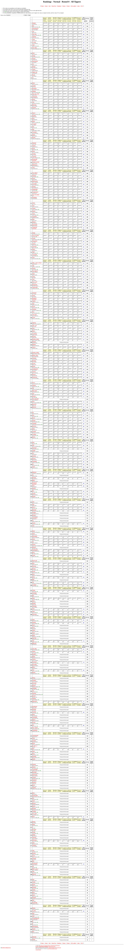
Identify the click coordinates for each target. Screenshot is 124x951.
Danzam (34, 764)
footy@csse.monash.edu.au (52, 948)
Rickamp (34, 477)
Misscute (34, 874)
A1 (33, 77)
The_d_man (34, 281)
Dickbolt (34, 897)
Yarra (33, 279)
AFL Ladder (73, 6)
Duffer (33, 134)
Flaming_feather (35, 352)
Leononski (34, 216)
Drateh (33, 939)
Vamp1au (34, 837)
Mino (33, 219)
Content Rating (38, 949)
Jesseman (34, 887)
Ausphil (34, 85)
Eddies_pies (34, 72)
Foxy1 (33, 382)
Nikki (33, 251)
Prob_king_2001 (35, 93)
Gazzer (33, 522)
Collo (33, 44)
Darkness (34, 175)
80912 (33, 667)
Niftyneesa (34, 840)
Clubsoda (34, 358)
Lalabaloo (34, 423)
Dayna (33, 306)
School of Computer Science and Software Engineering (50, 945)
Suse (33, 669)
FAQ (82, 6)
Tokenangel (34, 96)
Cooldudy (34, 584)
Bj (32, 921)
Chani (33, 213)
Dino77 (33, 719)
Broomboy (34, 88)
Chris (33, 608)
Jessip (33, 533)
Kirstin (33, 366)
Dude (33, 619)
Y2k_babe (34, 648)
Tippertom (34, 447)
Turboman (34, 606)
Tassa (33, 257)
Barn (33, 748)
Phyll (33, 118)
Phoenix (34, 685)
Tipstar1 (34, 145)
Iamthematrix (35, 189)
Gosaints (34, 431)
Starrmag (34, 693)
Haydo (33, 571)
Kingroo (34, 515)
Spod (33, 53)
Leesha (33, 882)
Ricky (33, 816)
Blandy (33, 908)
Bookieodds (34, 159)
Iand (33, 900)
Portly (33, 83)
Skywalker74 (35, 271)
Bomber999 (34, 902)
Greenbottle (34, 717)
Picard (33, 74)
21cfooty (34, 740)
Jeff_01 (33, 507)
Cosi (33, 501)
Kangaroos (34, 661)
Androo (33, 300)
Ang (33, 640)
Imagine (34, 186)
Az (33, 520)
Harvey (33, 113)
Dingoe (33, 544)
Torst (33, 205)
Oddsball (34, 36)
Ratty (33, 563)
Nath (33, 303)
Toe (33, 453)
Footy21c (34, 426)
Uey (33, 63)
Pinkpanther (34, 536)
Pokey (33, 330)
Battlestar (34, 709)
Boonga (34, 568)
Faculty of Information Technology (42, 946)
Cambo (33, 450)
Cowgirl (34, 777)
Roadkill (34, 654)
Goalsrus (34, 680)
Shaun (33, 539)
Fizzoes (33, 58)
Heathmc (34, 115)
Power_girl (34, 560)
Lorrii (33, 800)
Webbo (33, 834)
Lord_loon (34, 314)
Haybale (34, 336)
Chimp (33, 590)
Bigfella (34, 603)
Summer (34, 23)
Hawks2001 (34, 224)
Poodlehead (34, 706)
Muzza (33, 677)
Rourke (33, 137)
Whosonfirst (34, 241)
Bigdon (33, 821)
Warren (33, 211)
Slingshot (34, 142)
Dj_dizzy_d (34, 745)
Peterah (33, 66)
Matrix (33, 635)
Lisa (33, 690)
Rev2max (34, 829)
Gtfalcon (34, 322)
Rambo (33, 759)
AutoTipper (34, 160)
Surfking (34, 787)
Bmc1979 (34, 404)
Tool (33, 393)
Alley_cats (34, 325)
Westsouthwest (35, 28)
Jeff (33, 866)
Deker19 (34, 547)
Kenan (33, 884)
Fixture (68, 6)
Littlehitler (34, 688)
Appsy (33, 276)
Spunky (33, 493)
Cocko (33, 317)
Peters (33, 714)
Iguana (33, 295)
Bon (33, 595)
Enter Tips (54, 6)
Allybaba (34, 858)
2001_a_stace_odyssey (37, 262)
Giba (33, 871)
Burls (33, 793)
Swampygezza (35, 192)
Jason (33, 600)
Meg (33, 129)
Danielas (34, 622)
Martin (33, 656)
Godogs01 (34, 592)
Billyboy (34, 221)
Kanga (33, 178)
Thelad (33, 889)
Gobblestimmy (35, 368)
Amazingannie (35, 735)
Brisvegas (34, 104)
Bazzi (33, 892)
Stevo (33, 574)
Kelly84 (34, 488)
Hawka (33, 805)
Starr (33, 860)
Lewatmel (34, 123)
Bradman (34, 360)
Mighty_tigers (35, 355)
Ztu (33, 412)
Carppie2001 (35, 769)
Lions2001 (34, 183)
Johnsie (33, 651)
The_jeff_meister (35, 194)
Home (42, 6)
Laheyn (33, 347)
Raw (33, 931)
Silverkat (34, 107)
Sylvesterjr (34, 132)
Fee (33, 464)
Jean (33, 415)
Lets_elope (34, 47)
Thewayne (34, 614)
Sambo (33, 55)
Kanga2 (34, 458)
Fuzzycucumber (35, 235)
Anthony (34, 385)
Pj (32, 923)
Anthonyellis (35, 287)
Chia (33, 102)
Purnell (33, 928)
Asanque (34, 455)
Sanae (33, 625)
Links (78, 6)
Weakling (34, 309)
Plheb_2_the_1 (35, 868)
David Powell (58, 947)
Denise (33, 436)
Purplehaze (34, 197)
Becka (33, 743)
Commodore (34, 730)
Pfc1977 (34, 695)
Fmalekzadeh (35, 549)
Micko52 (34, 406)
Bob (33, 25)
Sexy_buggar (35, 727)
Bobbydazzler (35, 926)
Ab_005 (34, 910)
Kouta (33, 148)
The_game (34, 813)
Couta (33, 202)
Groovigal (34, 246)
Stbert (33, 428)
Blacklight (34, 772)
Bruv (33, 311)
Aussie (33, 555)
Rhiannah (34, 509)
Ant (33, 582)
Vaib (33, 265)
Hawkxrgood (35, 61)
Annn (33, 167)
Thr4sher (34, 811)
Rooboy (34, 268)
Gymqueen (34, 333)
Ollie (33, 445)
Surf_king (34, 34)
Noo (33, 126)
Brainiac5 (34, 782)
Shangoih (34, 936)
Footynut (34, 566)
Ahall (33, 611)
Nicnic (33, 417)
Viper (33, 328)
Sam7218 (34, 637)
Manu (33, 753)
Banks (33, 824)
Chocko (34, 659)
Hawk (33, 785)
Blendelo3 (34, 298)
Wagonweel (34, 774)
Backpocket (34, 284)
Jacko (33, 576)
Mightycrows (35, 181)
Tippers (63, 6)
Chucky (34, 243)
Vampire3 (34, 845)
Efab (33, 504)
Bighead (34, 341)
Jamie (33, 273)
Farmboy (34, 512)
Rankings (59, 6)
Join (49, 6)
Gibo (33, 850)
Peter (33, 442)
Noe (33, 724)
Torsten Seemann (52, 947)
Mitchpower (34, 164)
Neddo (33, 232)
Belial (33, 480)
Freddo (33, 832)
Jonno (33, 751)
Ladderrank (34, 227)
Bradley (34, 496)
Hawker (34, 853)
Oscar (33, 627)
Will (33, 388)
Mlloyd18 (34, 643)
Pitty (33, 798)
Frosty (33, 894)
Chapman (34, 156)
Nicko (33, 738)
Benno (33, 99)
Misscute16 (34, 701)
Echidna (34, 153)
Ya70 (33, 485)
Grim (33, 842)
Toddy (33, 466)
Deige (33, 151)
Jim (33, 541)
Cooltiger (34, 434)
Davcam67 (34, 664)
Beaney (33, 672)
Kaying (33, 722)
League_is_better (35, 162)
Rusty (33, 552)
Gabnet (33, 69)
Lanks (33, 39)
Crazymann (34, 254)
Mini (33, 579)
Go (33, 474)
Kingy (33, 531)
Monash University (52, 946)
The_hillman (34, 172)
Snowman (34, 682)
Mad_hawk (34, 390)
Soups (33, 632)
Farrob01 (34, 711)
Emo (33, 879)
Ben (33, 490)
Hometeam (34, 482)
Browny (34, 803)
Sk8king (34, 91)
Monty (33, 121)
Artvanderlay (35, 517)
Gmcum (34, 371)
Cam (33, 525)
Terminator (34, 461)
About (46, 6)
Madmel (34, 344)
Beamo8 (34, 808)
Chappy (34, 208)
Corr (33, 31)
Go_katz (34, 42)
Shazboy (34, 396)
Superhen (34, 756)
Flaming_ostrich (35, 339)
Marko (33, 249)
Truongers (34, 292)
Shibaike (34, 698)
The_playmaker (35, 398)
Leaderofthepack (35, 918)
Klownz (34, 374)
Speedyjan (34, 779)
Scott (33, 401)
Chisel (33, 630)
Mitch (33, 598)
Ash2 (33, 915)
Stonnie (33, 420)
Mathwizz (34, 472)
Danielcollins (35, 795)
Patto (33, 913)
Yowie (33, 855)
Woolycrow (34, 377)
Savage (33, 363)
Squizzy (34, 766)
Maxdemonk (34, 863)
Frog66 (33, 238)
